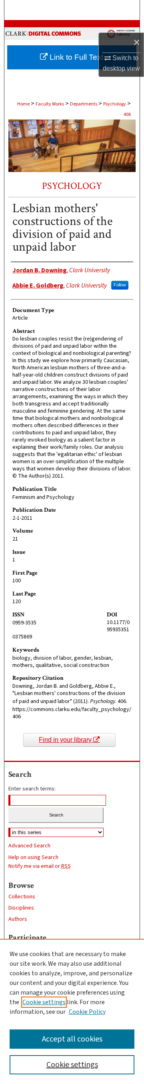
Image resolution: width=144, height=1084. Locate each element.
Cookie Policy (87, 1011)
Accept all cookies (72, 1039)
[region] (72, 1011)
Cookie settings (44, 1002)
